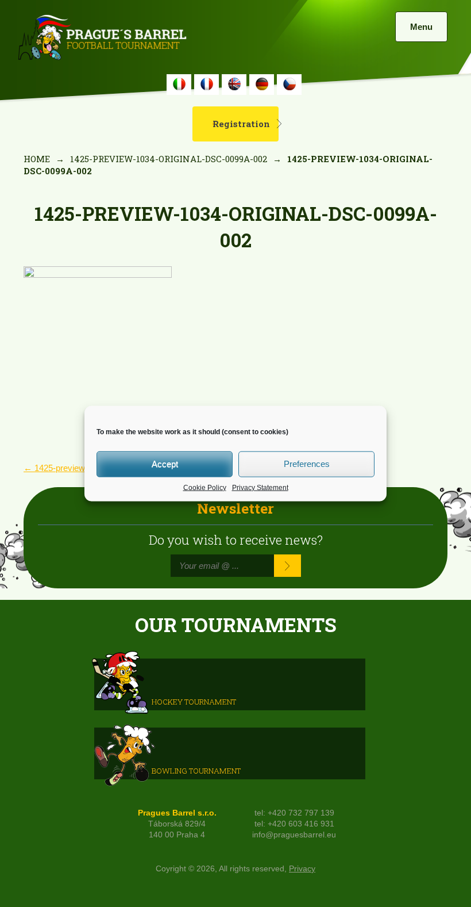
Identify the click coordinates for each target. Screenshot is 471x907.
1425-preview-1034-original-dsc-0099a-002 (168, 158)
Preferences (307, 464)
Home (37, 158)
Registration (241, 123)
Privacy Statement (260, 487)
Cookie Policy (204, 487)
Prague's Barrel (102, 38)
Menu (421, 27)
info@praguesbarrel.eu (294, 835)
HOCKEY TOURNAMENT (194, 701)
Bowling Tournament (196, 770)
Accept (165, 464)
